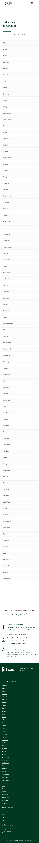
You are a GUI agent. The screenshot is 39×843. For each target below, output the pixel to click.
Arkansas (4, 694)
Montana (4, 748)
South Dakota (5, 780)
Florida (4, 705)
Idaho (3, 714)
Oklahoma (5, 768)
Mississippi (5, 742)
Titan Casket (14, 840)
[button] (31, 3)
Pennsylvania (5, 774)
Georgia (4, 708)
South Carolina (6, 777)
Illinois (4, 717)
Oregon (4, 771)
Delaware (4, 702)
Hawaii (4, 711)
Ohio (3, 765)
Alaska (4, 688)
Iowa (3, 722)
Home (6, 34)
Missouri (4, 745)
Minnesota (5, 740)
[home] (8, 3)
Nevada (4, 754)
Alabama (4, 685)
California (4, 697)
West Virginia (5, 797)
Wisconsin (5, 800)
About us (4, 811)
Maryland (4, 734)
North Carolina (6, 760)
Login (3, 820)
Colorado (4, 699)
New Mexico (5, 757)
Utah (3, 788)
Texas (3, 786)
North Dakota (5, 763)
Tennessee (5, 783)
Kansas (4, 725)
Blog (3, 814)
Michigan (4, 737)
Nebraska (4, 751)
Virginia (4, 791)
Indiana (4, 720)
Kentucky (4, 728)
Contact (4, 817)
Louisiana (4, 731)
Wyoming (4, 803)
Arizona (4, 691)
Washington (5, 794)
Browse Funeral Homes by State (18, 34)
